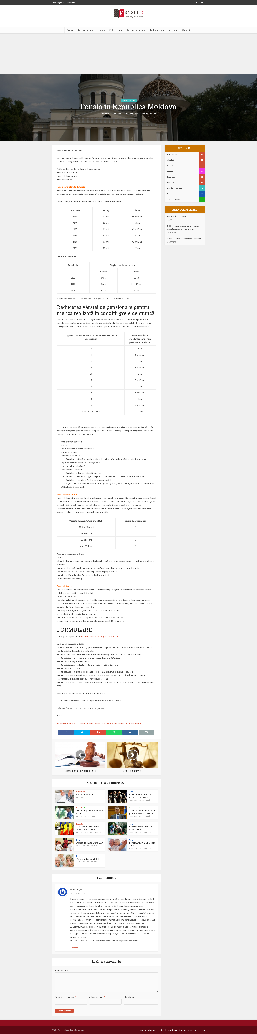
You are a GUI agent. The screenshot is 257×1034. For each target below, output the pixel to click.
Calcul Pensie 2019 (85, 794)
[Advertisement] (128, 53)
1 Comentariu (117, 113)
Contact (202, 1030)
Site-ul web (129, 997)
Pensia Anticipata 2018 (87, 859)
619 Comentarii (145, 832)
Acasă (70, 30)
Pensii (102, 30)
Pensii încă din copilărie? (177, 216)
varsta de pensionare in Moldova (126, 723)
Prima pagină (57, 2)
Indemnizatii (157, 30)
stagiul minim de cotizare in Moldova (92, 723)
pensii (70, 723)
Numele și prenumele (65, 997)
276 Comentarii (144, 816)
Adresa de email (97, 997)
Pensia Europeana (136, 30)
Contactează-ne (69, 2)
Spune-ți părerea (62, 970)
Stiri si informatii (86, 30)
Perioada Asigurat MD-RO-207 (105, 636)
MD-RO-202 (86, 636)
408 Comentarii (92, 862)
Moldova (62, 723)
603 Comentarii (145, 848)
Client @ (186, 30)
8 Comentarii (91, 816)
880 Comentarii (144, 800)
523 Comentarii (92, 846)
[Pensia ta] (128, 13)
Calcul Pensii (116, 30)
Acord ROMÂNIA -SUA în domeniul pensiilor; (184, 238)
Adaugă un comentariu (94, 832)
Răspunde (75, 947)
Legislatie (173, 30)
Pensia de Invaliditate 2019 (90, 843)
